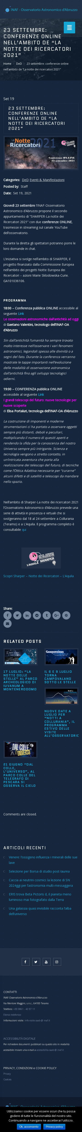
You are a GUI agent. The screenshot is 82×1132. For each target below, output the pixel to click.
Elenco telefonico (12, 1014)
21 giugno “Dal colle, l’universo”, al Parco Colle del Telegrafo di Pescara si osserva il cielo (19, 775)
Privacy (7, 1073)
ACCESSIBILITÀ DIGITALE (19, 1038)
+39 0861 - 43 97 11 (24, 1009)
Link (41, 394)
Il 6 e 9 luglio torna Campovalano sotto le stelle (60, 676)
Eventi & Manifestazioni (47, 180)
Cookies (7, 1079)
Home (7, 64)
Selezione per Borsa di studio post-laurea (39, 871)
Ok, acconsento (28, 1126)
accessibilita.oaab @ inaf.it (50, 1050)
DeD (19, 64)
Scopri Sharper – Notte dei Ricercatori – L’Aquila (38, 576)
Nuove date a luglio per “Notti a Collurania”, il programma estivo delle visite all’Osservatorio (61, 723)
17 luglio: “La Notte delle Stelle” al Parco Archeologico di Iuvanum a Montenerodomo (20, 680)
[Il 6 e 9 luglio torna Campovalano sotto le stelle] (61, 656)
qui (24, 529)
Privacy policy (54, 1126)
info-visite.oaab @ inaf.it (37, 1020)
